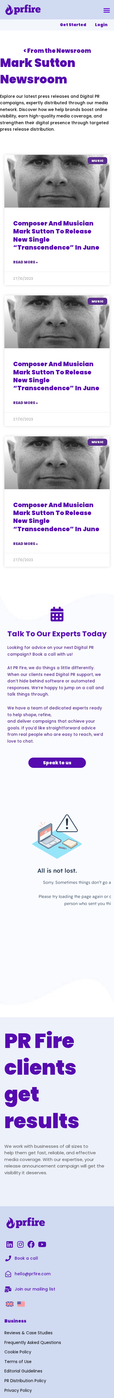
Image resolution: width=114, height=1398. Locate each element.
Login (101, 25)
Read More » (25, 262)
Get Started (73, 25)
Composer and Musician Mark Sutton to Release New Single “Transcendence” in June (56, 235)
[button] (106, 10)
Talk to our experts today (57, 634)
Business (15, 1321)
